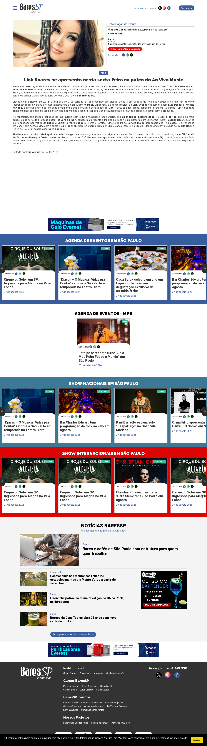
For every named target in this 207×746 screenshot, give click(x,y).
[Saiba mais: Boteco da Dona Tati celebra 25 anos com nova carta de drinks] (33, 625)
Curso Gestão (102, 690)
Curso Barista (106, 686)
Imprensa (98, 673)
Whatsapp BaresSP (115, 673)
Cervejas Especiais (72, 706)
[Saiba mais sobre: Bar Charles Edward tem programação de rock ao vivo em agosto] (84, 402)
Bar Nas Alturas (70, 710)
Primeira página (70, 686)
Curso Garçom (86, 690)
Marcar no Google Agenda (126, 49)
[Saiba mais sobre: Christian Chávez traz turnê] (141, 472)
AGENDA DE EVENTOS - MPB (103, 313)
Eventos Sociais (70, 702)
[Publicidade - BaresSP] (164, 590)
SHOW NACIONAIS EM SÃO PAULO (103, 383)
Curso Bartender (89, 686)
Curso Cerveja (70, 690)
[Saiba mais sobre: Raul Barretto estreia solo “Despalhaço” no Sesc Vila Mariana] (141, 402)
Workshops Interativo (94, 706)
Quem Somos (70, 673)
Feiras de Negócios (114, 702)
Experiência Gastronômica (75, 723)
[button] (4, 742)
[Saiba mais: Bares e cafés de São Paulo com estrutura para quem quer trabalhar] (49, 564)
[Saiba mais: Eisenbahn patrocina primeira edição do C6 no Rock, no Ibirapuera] (33, 605)
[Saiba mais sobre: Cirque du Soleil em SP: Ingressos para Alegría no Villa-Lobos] (28, 259)
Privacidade (85, 673)
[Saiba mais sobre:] (84, 259)
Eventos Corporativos (91, 702)
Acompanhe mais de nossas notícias (73, 634)
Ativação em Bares (121, 723)
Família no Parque (100, 723)
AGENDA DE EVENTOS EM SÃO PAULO (103, 240)
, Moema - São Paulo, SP (146, 30)
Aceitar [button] (197, 740)
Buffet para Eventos (117, 706)
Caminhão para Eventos (92, 710)
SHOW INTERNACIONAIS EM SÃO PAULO (103, 453)
